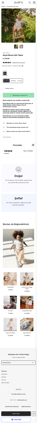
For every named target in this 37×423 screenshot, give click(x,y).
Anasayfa (3, 377)
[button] (16, 48)
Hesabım (4, 371)
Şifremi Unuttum (5, 382)
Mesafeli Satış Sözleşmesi (12, 406)
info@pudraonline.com (22, 399)
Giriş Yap (3, 380)
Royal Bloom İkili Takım (12, 6)
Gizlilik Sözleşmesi (26, 406)
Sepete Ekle (16, 413)
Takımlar (3, 6)
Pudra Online (6, 53)
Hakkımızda (4, 374)
